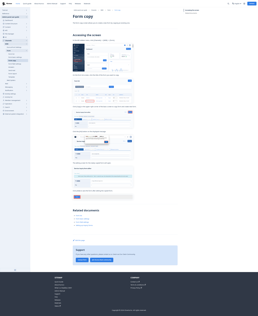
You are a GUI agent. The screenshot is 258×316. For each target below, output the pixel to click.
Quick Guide (59, 282)
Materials (87, 4)
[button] (14, 10)
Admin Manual (52, 4)
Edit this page (80, 240)
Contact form (82, 260)
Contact (251, 3)
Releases (78, 4)
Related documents (191, 13)
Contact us (134, 282)
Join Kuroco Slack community (101, 260)
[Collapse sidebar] (15, 270)
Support (63, 4)
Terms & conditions (137, 285)
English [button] (237, 4)
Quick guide (27, 4)
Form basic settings (82, 219)
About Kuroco (39, 4)
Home (18, 4)
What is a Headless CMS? (63, 288)
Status (57, 306)
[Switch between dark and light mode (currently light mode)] (244, 3)
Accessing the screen (192, 10)
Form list (79, 215)
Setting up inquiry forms (84, 225)
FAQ (70, 4)
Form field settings (82, 222)
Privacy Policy (135, 288)
